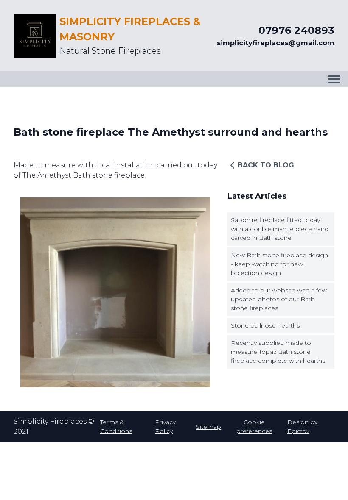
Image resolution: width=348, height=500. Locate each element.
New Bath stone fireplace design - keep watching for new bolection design (279, 264)
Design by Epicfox (302, 426)
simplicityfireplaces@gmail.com (275, 43)
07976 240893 (296, 30)
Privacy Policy (165, 426)
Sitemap (208, 427)
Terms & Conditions (116, 426)
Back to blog (266, 165)
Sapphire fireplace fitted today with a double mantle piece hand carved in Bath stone (279, 229)
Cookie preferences (254, 426)
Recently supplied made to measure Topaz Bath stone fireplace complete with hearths (278, 351)
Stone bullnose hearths (265, 325)
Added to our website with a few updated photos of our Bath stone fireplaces (279, 299)
